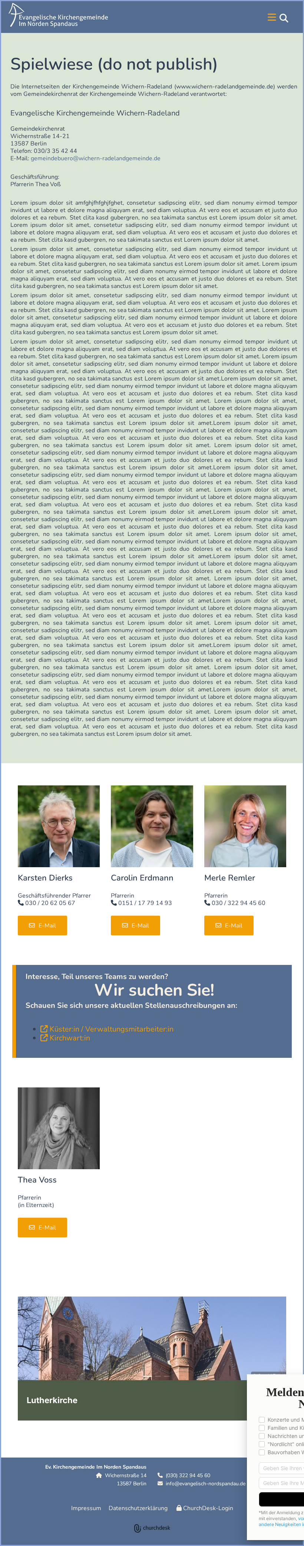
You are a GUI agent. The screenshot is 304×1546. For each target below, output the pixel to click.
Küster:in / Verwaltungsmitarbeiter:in (112, 1029)
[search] (284, 18)
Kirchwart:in (70, 1038)
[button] (214, 18)
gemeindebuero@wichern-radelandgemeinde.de (96, 158)
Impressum (86, 1508)
